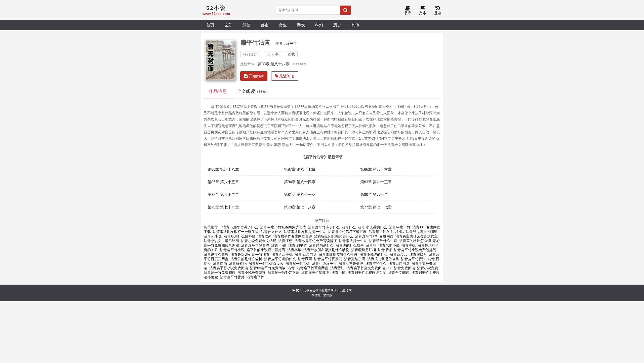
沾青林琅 (294, 250)
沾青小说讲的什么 (373, 254)
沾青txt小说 (213, 236)
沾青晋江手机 (282, 254)
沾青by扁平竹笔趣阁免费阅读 (283, 227)
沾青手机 (408, 245)
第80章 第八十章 (374, 194)
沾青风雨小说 (388, 245)
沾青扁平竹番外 (232, 277)
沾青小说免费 (427, 268)
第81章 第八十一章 (299, 194)
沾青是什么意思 (216, 254)
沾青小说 (338, 272)
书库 (407, 13)
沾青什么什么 (271, 232)
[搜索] (345, 10)
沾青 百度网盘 (306, 254)
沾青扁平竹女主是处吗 (386, 232)
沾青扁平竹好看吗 (255, 245)
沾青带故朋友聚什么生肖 (338, 254)
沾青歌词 (264, 236)
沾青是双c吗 (240, 254)
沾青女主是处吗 (351, 263)
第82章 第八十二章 (223, 194)
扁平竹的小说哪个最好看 (266, 250)
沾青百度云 (398, 254)
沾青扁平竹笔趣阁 (315, 272)
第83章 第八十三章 (376, 182)
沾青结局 (220, 263)
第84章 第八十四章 (299, 182)
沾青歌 (371, 245)
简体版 (316, 295)
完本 (422, 13)
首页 (210, 25)
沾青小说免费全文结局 (258, 241)
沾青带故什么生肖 (383, 241)
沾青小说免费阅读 (251, 272)
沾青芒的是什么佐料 (246, 259)
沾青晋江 (337, 268)
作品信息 (218, 91)
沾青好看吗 (238, 263)
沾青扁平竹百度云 (328, 259)
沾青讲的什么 (375, 263)
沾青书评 (385, 250)
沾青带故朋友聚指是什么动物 (326, 250)
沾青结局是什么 (321, 245)
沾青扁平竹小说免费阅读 (228, 268)
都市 (265, 25)
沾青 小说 (278, 245)
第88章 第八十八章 (273, 64)
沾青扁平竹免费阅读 (219, 272)
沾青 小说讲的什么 (372, 227)
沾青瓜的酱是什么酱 (383, 259)
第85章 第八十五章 (223, 182)
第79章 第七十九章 (223, 207)
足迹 (437, 13)
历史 (337, 25)
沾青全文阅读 (398, 272)
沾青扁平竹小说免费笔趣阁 (415, 250)
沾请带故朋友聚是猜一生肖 (305, 232)
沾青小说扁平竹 (324, 263)
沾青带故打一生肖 (353, 241)
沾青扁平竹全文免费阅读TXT (369, 268)
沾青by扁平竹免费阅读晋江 (315, 241)
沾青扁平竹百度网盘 (312, 268)
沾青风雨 (305, 259)
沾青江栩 (285, 241)
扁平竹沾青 (260, 254)
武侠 (247, 25)
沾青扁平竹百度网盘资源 (292, 236)
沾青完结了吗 (354, 259)
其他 (355, 25)
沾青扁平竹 (255, 277)
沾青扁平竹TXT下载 (283, 272)
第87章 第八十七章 (299, 169)
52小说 (301, 290)
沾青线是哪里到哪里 (421, 232)
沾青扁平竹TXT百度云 (266, 263)
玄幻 (228, 25)
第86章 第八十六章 (376, 169)
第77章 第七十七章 (376, 207)
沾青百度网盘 (399, 263)
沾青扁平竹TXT (298, 263)
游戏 (301, 25)
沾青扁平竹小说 (232, 250)
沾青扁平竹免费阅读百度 (366, 272)
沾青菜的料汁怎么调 (415, 241)
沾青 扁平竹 (297, 245)
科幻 (319, 25)
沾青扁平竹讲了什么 (324, 227)
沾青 (291, 268)
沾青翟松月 (418, 254)
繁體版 (327, 295)
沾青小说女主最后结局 (221, 241)
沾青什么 (349, 227)
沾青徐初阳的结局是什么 (333, 236)
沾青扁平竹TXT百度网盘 (374, 236)
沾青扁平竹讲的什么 (280, 259)
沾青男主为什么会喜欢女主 (416, 236)
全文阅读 (253, 91)
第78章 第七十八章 (299, 207)
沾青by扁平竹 (399, 227)
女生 (283, 25)
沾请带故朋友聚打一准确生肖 (236, 232)
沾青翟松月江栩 (363, 250)
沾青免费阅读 (404, 268)
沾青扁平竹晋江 (413, 259)
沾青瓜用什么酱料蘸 (239, 236)
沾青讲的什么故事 (350, 245)
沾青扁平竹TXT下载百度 (347, 232)
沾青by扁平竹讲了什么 (240, 227)
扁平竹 (291, 43)
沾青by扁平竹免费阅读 (268, 268)
